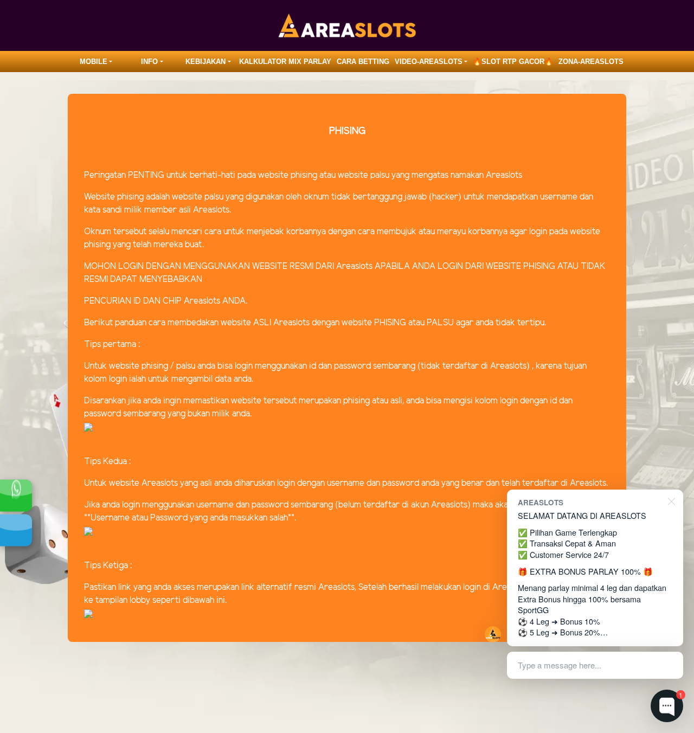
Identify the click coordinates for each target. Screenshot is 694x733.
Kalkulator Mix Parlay (285, 61)
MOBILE (93, 61)
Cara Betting (363, 61)
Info (149, 61)
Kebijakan (205, 61)
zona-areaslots (591, 61)
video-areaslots (428, 61)
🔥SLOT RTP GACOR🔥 (513, 61)
